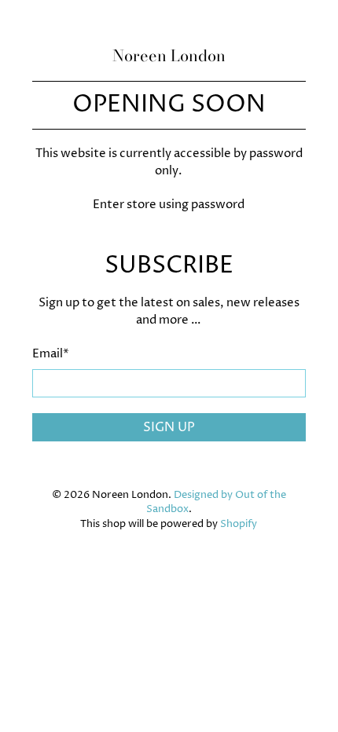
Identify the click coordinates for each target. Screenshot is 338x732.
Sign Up (169, 427)
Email (50, 354)
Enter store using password (168, 204)
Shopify (238, 524)
